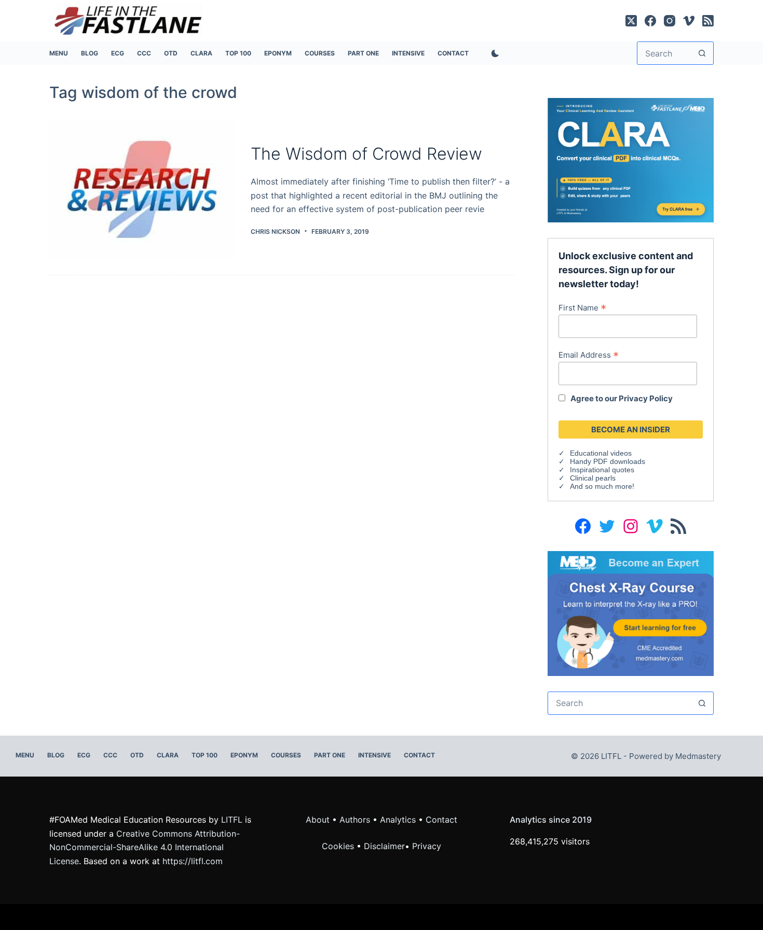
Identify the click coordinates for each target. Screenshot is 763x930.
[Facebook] (650, 20)
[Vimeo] (688, 20)
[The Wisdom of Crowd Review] (142, 190)
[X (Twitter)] (631, 20)
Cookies (339, 846)
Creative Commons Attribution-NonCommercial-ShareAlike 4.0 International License (144, 847)
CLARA (201, 53)
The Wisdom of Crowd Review (366, 154)
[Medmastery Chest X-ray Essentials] (631, 612)
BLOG (89, 53)
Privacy (426, 846)
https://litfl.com (192, 861)
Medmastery (698, 756)
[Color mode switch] (493, 53)
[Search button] (702, 53)
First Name (582, 307)
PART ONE (363, 53)
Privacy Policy (646, 398)
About (318, 819)
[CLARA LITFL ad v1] (631, 159)
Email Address (588, 354)
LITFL (231, 819)
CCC (144, 53)
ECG (117, 53)
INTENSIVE (408, 53)
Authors (354, 819)
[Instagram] (669, 20)
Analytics (398, 819)
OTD (171, 53)
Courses (320, 53)
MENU (58, 53)
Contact (453, 53)
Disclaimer (384, 846)
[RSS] (708, 20)
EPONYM (278, 53)
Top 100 (238, 53)
